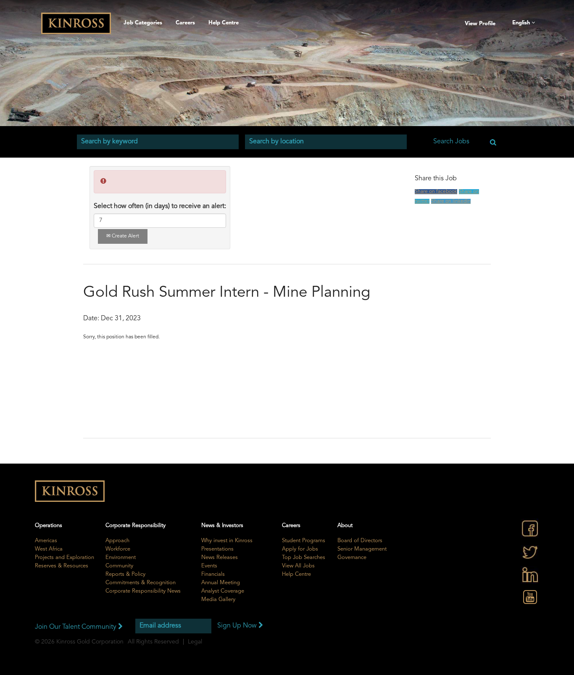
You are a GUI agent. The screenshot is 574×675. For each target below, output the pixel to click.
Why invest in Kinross (227, 540)
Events (209, 566)
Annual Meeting (220, 582)
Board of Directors (359, 540)
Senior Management (362, 549)
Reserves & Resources (61, 566)
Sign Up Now (237, 625)
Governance (351, 557)
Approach (117, 540)
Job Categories (143, 23)
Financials (213, 574)
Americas (46, 540)
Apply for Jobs (300, 549)
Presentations (217, 549)
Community (119, 566)
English (522, 23)
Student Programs (303, 540)
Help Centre (223, 23)
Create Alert (125, 236)
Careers (185, 23)
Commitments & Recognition (140, 582)
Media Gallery (218, 599)
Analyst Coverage (222, 591)
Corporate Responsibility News (143, 591)
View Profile (480, 23)
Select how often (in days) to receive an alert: (160, 206)
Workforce (117, 549)
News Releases (219, 557)
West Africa (49, 549)
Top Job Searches (303, 557)
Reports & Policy (125, 574)
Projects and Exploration (64, 557)
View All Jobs (298, 566)
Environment (120, 557)
